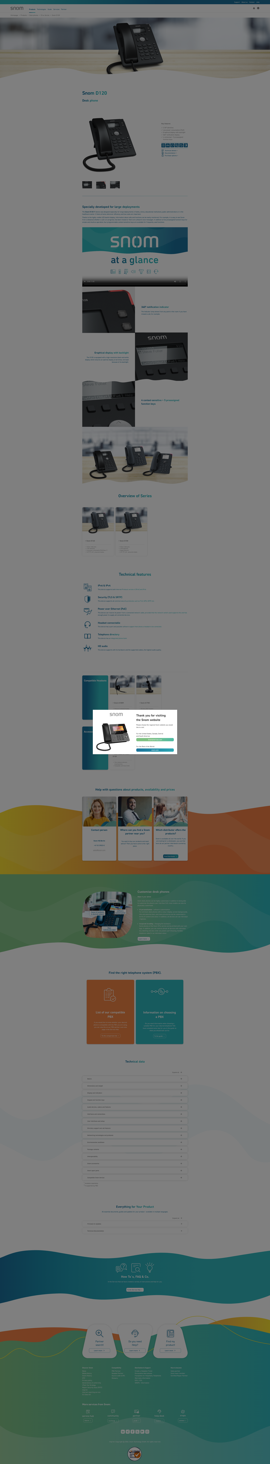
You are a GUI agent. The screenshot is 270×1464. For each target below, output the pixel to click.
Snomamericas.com (155, 740)
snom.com (155, 750)
